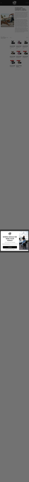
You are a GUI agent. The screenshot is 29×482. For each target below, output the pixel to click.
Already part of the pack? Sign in (10, 249)
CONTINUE (10, 247)
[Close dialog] (27, 232)
